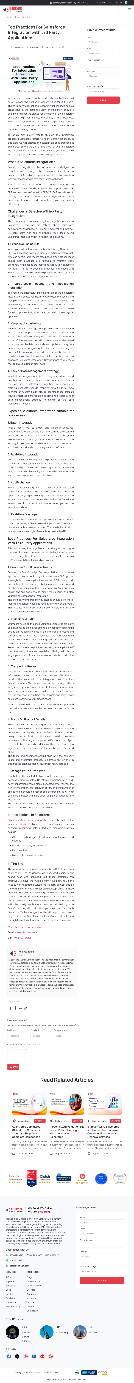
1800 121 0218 (82, 3)
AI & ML (9, 1277)
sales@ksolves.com (26, 932)
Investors (31, 1298)
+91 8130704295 (23, 937)
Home (8, 17)
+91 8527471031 (17, 1260)
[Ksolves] (12, 9)
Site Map (31, 1289)
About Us (31, 1294)
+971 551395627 (115, 3)
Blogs (16, 17)
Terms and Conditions (77, 1379)
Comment (12, 1044)
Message (91, 71)
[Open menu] (129, 9)
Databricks (11, 1298)
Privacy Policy (60, 1379)
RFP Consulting (13, 1306)
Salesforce (11, 1285)
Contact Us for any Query (25, 927)
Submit (103, 100)
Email (89, 48)
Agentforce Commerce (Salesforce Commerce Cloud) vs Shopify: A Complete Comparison (26, 1132)
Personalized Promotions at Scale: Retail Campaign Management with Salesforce (67, 1132)
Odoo (8, 1289)
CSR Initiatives (34, 1285)
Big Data (10, 1281)
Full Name (12, 1030)
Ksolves (58, 896)
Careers (30, 1306)
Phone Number (93, 60)
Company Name (61, 1030)
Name (90, 37)
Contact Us (32, 1310)
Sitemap (50, 1379)
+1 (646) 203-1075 (98, 3)
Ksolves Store (33, 1281)
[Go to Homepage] (9, 1356)
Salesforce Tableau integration (25, 820)
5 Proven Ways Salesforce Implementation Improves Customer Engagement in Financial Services (103, 1132)
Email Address (37, 1030)
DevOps (9, 1294)
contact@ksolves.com (62, 3)
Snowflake (11, 1302)
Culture (30, 1302)
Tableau (22, 824)
